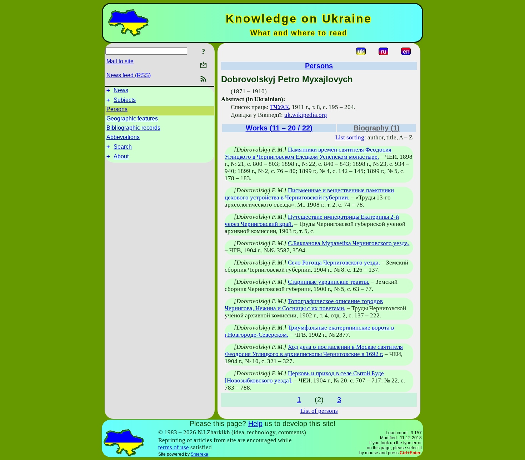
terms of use (173, 447)
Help (255, 423)
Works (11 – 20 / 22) (279, 128)
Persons (117, 109)
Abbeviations (123, 137)
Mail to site (120, 61)
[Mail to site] (203, 64)
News (121, 90)
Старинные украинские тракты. (328, 281)
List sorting (349, 137)
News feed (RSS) (128, 75)
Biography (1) (377, 128)
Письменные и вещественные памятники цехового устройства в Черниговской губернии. (309, 194)
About (121, 156)
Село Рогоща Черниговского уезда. (334, 262)
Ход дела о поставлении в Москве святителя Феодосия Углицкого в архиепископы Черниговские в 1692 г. (314, 350)
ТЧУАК (279, 107)
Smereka (199, 454)
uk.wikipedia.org (305, 115)
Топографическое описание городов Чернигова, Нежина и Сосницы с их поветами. (304, 305)
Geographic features (132, 118)
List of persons (319, 410)
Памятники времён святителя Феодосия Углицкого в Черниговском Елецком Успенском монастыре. (308, 153)
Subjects (125, 100)
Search (123, 147)
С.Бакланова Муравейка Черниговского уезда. (348, 243)
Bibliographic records (133, 128)
